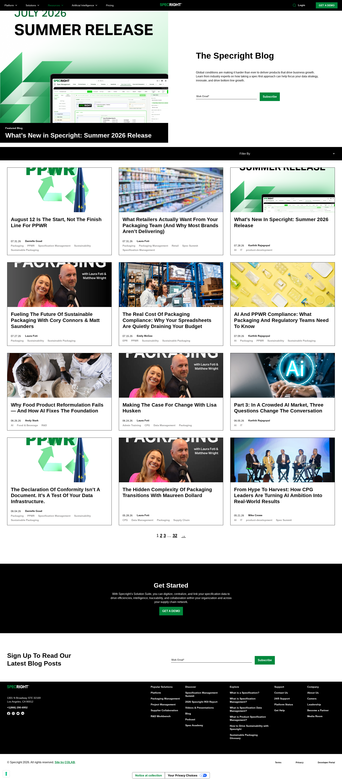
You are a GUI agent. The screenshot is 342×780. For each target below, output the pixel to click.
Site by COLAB (65, 762)
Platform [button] (9, 5)
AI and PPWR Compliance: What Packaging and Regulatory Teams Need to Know (281, 320)
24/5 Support (282, 698)
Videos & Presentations (199, 707)
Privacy (300, 762)
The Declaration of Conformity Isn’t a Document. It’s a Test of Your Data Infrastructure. (55, 495)
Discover (190, 686)
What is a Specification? (244, 692)
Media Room (314, 716)
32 (175, 535)
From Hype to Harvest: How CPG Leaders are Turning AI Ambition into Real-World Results (278, 495)
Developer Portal (326, 762)
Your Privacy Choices (182, 775)
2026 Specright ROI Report (201, 701)
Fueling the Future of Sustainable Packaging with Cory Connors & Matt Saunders (55, 320)
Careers (312, 698)
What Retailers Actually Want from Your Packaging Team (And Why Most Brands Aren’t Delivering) (170, 225)
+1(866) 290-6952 (17, 707)
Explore (234, 686)
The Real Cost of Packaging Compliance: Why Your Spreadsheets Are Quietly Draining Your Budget (167, 320)
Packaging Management (165, 698)
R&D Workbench (161, 716)
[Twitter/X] (18, 714)
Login (301, 5)
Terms (278, 762)
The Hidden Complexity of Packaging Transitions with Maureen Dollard (167, 492)
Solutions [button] (31, 5)
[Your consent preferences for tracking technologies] (6, 773)
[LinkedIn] (22, 714)
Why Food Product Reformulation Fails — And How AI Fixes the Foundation (57, 408)
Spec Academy (194, 725)
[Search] (294, 5)
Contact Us (281, 692)
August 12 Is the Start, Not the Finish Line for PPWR (56, 222)
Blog (188, 713)
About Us (313, 692)
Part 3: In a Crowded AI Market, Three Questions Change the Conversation (278, 408)
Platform (156, 692)
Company (313, 686)
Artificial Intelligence (83, 5)
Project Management (163, 704)
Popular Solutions (162, 686)
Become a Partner (318, 710)
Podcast (190, 719)
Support (279, 686)
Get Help (279, 710)
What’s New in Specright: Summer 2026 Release (78, 135)
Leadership (314, 704)
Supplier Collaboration (164, 710)
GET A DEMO (327, 5)
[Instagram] (13, 714)
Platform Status (283, 704)
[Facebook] (8, 714)
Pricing (110, 5)
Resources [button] (54, 5)
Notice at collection (148, 775)
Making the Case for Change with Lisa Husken (170, 408)
